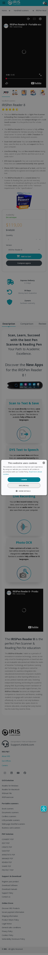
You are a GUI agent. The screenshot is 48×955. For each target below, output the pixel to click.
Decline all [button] (24, 485)
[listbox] (43, 463)
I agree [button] (24, 479)
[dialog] (24, 477)
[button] (24, 491)
